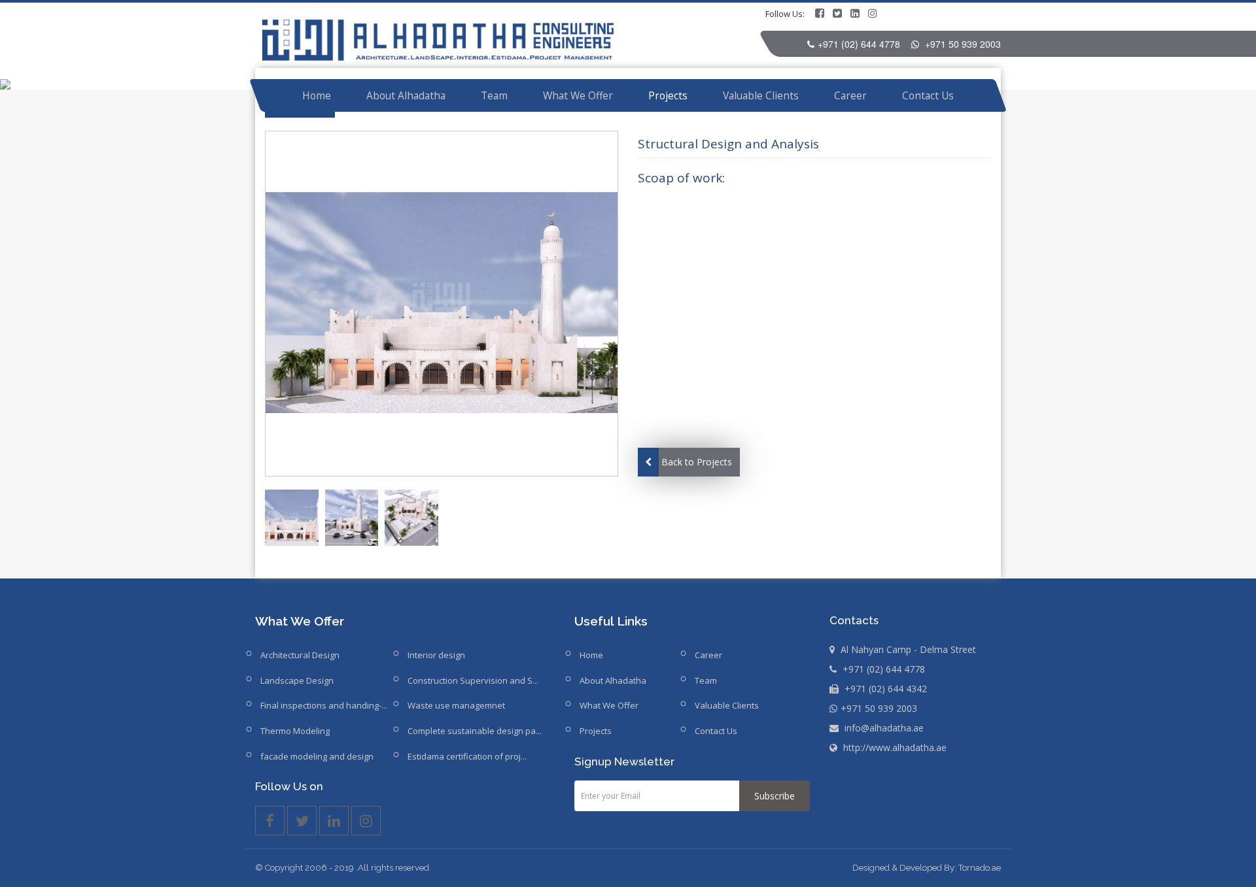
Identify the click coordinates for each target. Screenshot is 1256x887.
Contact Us (928, 95)
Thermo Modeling (295, 731)
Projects (668, 95)
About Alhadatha (405, 95)
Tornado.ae (979, 868)
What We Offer (578, 95)
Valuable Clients (761, 95)
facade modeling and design (317, 756)
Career (850, 95)
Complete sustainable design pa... (475, 731)
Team (494, 95)
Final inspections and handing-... (323, 705)
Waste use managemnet (456, 705)
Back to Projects (696, 462)
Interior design (436, 655)
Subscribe (774, 796)
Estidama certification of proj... (467, 756)
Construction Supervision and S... (473, 680)
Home (316, 95)
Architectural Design (300, 655)
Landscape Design (297, 680)
